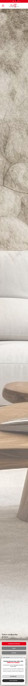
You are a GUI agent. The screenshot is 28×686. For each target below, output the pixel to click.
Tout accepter (13, 680)
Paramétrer (13, 676)
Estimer (14, 653)
